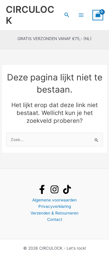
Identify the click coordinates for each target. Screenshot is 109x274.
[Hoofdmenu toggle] (81, 15)
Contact (54, 219)
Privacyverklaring (54, 206)
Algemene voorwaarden (54, 200)
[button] (66, 15)
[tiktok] (67, 189)
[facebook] (42, 189)
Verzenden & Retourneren (54, 213)
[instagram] (54, 189)
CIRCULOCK (30, 15)
